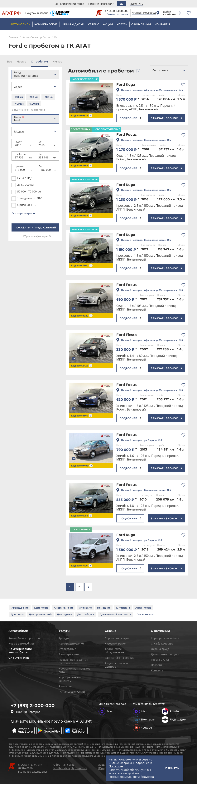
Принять (172, 768)
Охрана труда (160, 649)
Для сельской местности (115, 614)
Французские (20, 607)
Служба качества (162, 643)
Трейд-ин (65, 638)
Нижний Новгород (144, 12)
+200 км (33, 97)
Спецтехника (18, 658)
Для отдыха (64, 614)
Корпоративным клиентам (70, 679)
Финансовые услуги (72, 691)
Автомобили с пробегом (24, 638)
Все (9, 61)
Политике (116, 766)
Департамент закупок (165, 654)
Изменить (136, 3)
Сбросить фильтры (35, 236)
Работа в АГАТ (160, 659)
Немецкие (104, 607)
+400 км (18, 103)
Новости (156, 665)
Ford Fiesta (126, 334)
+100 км (18, 97)
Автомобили (18, 631)
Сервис (110, 631)
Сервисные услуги (117, 638)
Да (121, 3)
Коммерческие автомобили (20, 650)
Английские (143, 607)
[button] (73, 24)
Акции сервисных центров (116, 664)
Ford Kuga (125, 84)
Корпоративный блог (165, 638)
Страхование (67, 649)
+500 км (34, 103)
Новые (21, 61)
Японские (85, 607)
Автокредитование (71, 643)
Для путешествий (40, 614)
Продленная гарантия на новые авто (73, 661)
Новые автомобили (21, 643)
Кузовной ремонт (116, 643)
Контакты (157, 670)
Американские (64, 607)
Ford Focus (126, 134)
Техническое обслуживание (114, 650)
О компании (160, 631)
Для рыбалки (85, 614)
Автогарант (66, 686)
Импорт (58, 61)
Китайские (123, 607)
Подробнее (128, 118)
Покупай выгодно (36, 13)
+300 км (48, 97)
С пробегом (39, 61)
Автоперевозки (69, 654)
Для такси (17, 614)
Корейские (41, 607)
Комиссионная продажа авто (74, 670)
